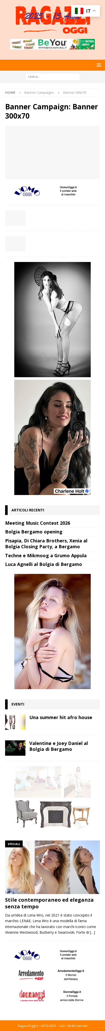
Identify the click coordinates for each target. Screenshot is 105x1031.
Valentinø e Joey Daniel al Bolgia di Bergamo (58, 746)
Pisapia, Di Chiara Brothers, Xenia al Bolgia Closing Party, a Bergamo (46, 544)
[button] (98, 65)
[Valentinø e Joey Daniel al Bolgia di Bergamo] (15, 748)
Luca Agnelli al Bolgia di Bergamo (43, 564)
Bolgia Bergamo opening (33, 532)
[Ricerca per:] (52, 76)
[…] (92, 932)
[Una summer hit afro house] (15, 722)
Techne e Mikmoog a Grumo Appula (46, 555)
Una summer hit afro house (60, 717)
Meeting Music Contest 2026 (37, 523)
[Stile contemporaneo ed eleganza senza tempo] (52, 867)
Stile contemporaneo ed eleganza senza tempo (49, 903)
